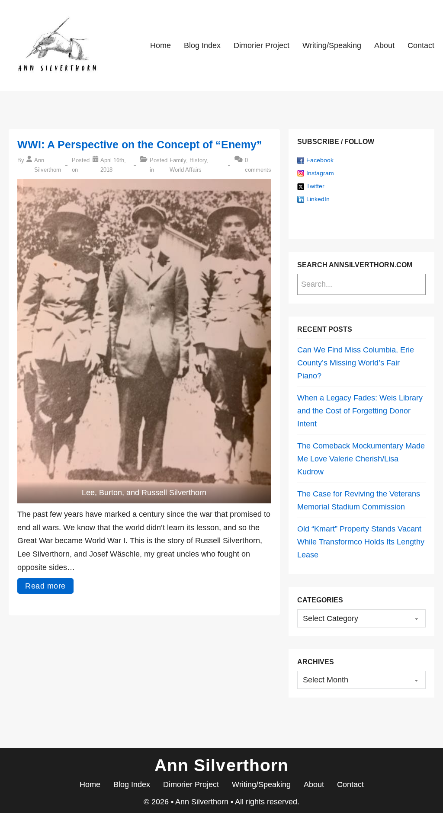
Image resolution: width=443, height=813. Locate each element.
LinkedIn (318, 198)
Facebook (320, 160)
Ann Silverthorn (203, 801)
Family (178, 160)
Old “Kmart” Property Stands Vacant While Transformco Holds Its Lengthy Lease (360, 542)
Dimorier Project (261, 45)
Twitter (315, 185)
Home (160, 45)
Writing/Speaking (331, 45)
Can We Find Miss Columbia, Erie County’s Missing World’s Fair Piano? (355, 363)
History (198, 160)
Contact (421, 45)
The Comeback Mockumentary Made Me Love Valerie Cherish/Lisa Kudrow (361, 459)
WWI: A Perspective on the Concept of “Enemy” (139, 144)
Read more (45, 586)
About (384, 45)
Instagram (320, 173)
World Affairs (186, 169)
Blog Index (202, 45)
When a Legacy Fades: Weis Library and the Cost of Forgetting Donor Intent (360, 411)
